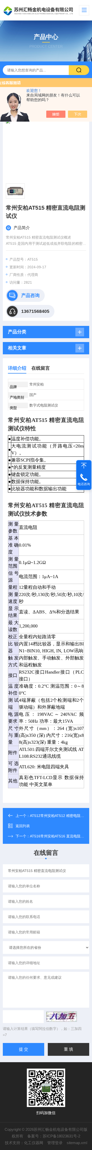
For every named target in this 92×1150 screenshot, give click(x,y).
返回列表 (23, 826)
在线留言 (40, 368)
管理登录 (55, 1143)
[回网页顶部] (84, 466)
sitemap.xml (77, 1143)
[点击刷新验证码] (61, 1016)
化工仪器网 (33, 1143)
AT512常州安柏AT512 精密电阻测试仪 (60, 816)
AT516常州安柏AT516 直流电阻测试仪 (60, 836)
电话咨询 (84, 484)
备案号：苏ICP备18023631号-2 (53, 1136)
